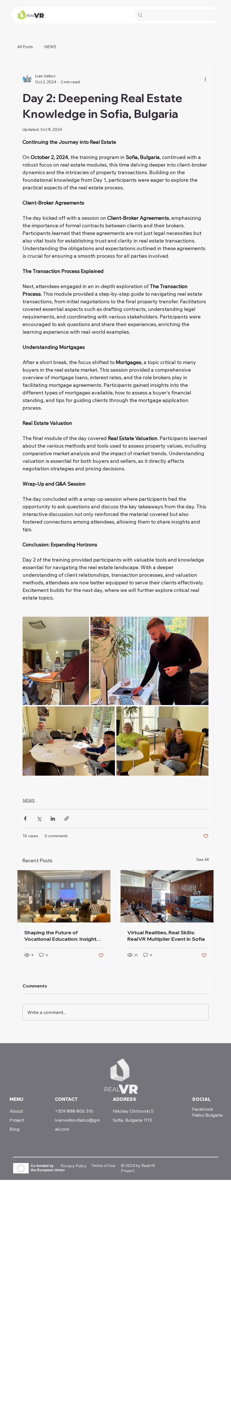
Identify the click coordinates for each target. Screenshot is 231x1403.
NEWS (50, 46)
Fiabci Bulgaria (207, 1115)
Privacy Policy (74, 1165)
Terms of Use (103, 1165)
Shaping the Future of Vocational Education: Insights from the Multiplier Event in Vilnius (61, 935)
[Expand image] (56, 661)
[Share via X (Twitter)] (39, 818)
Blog (14, 1129)
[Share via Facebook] (25, 818)
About (16, 1111)
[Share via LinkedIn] (52, 818)
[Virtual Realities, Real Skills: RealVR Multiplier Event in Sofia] (167, 896)
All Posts (25, 46)
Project (17, 1120)
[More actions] (205, 79)
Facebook (202, 1109)
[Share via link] (66, 818)
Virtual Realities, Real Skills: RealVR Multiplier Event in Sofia (166, 935)
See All (202, 859)
